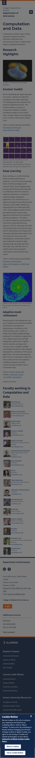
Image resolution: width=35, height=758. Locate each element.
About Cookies (13, 746)
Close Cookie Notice (15, 753)
